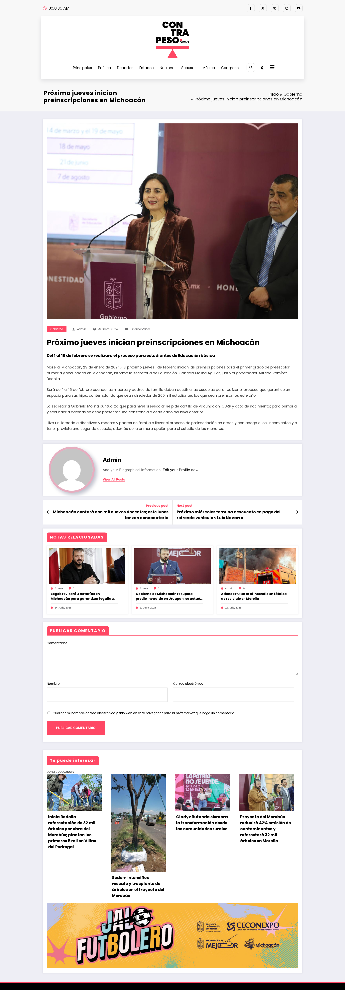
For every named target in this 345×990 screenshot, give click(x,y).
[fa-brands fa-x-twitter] (263, 8)
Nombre (53, 683)
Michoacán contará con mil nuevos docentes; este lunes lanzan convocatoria (111, 514)
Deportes (125, 67)
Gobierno (56, 329)
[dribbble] (275, 8)
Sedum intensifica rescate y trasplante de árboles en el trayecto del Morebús (74, 886)
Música (208, 67)
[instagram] (287, 8)
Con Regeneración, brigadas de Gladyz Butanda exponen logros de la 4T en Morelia (265, 826)
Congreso (230, 67)
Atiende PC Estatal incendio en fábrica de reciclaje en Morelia (254, 596)
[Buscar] (251, 67)
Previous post (157, 506)
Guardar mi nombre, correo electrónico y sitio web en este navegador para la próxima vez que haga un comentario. (144, 713)
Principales (82, 67)
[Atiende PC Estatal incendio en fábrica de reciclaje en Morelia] (257, 566)
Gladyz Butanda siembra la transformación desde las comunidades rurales (138, 823)
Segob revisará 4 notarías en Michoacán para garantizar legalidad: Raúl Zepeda (84, 596)
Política (104, 67)
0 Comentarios (140, 329)
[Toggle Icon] (272, 68)
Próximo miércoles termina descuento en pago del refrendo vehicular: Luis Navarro (229, 514)
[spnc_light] (262, 68)
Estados (146, 67)
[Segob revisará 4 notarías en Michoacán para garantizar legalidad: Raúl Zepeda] (87, 566)
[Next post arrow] (297, 512)
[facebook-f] (251, 8)
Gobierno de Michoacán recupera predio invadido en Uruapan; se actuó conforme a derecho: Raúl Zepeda (168, 596)
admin (81, 329)
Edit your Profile (176, 470)
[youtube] (299, 8)
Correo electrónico (188, 683)
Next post (184, 506)
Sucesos (188, 67)
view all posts (114, 479)
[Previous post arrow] (48, 512)
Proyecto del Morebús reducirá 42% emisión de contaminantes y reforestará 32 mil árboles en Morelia (201, 829)
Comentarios (57, 643)
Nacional (167, 67)
